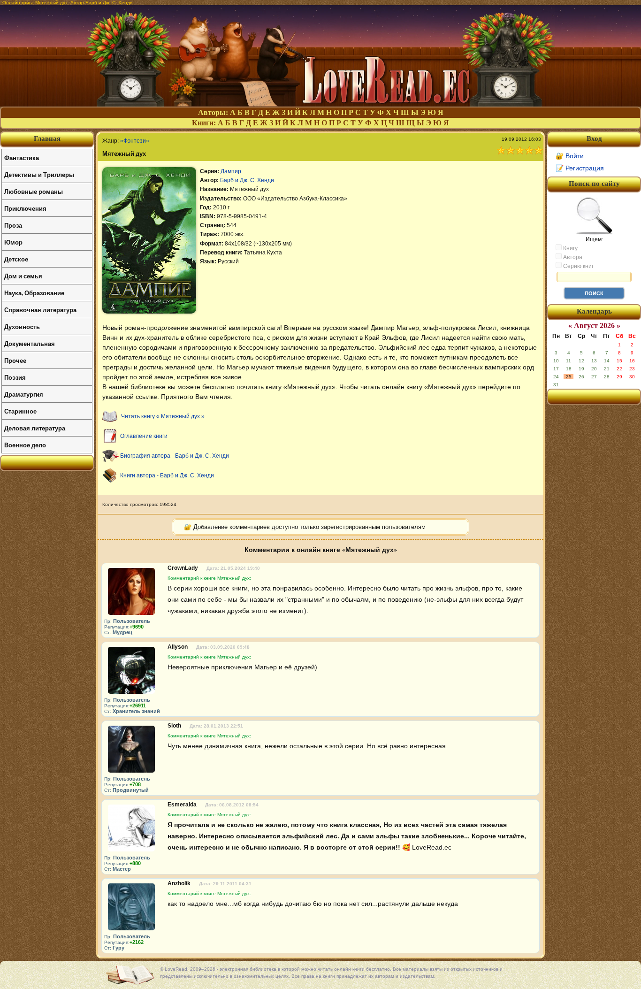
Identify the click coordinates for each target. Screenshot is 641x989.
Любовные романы (33, 191)
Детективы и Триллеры (39, 174)
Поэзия (15, 377)
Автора (572, 257)
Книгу (570, 248)
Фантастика (21, 157)
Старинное (20, 410)
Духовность (22, 326)
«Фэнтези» (134, 141)
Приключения (25, 208)
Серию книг (578, 266)
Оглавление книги (144, 436)
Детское (16, 258)
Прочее (15, 360)
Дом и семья (23, 275)
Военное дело (25, 444)
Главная (47, 138)
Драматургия (23, 394)
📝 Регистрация (580, 168)
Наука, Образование (34, 292)
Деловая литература (34, 427)
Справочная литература (40, 309)
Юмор (13, 242)
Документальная (29, 343)
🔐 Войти (570, 156)
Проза (13, 225)
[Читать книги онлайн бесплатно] (320, 104)
